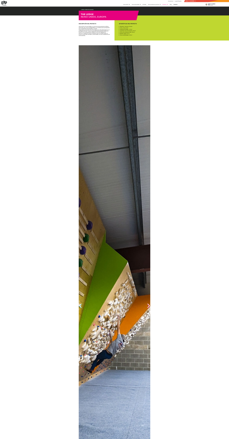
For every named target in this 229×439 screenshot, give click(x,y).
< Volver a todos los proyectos (87, 9)
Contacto (175, 4)
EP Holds (144, 4)
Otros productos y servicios (154, 4)
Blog (171, 4)
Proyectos (165, 4)
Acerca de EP (126, 4)
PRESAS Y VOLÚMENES (189, 0)
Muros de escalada (136, 4)
